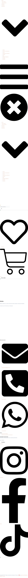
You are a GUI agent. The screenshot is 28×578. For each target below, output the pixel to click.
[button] (14, 91)
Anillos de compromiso (6, 51)
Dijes (3, 55)
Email (1, 440)
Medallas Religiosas (5, 178)
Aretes (4, 52)
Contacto (3, 5)
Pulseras (4, 179)
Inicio (2, 0)
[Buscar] (1, 209)
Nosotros (3, 125)
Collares (4, 54)
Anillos (4, 171)
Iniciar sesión (4, 1)
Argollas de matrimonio (6, 53)
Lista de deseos (4, 2)
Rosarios (4, 59)
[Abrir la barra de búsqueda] (0, 205)
